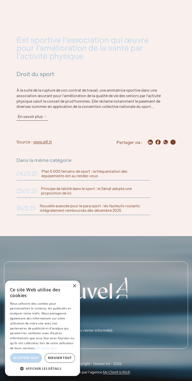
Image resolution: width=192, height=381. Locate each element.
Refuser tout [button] (60, 358)
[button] (42, 368)
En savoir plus (46, 348)
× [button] (74, 286)
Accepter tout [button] (26, 358)
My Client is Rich (116, 372)
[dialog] (42, 328)
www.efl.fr (42, 142)
